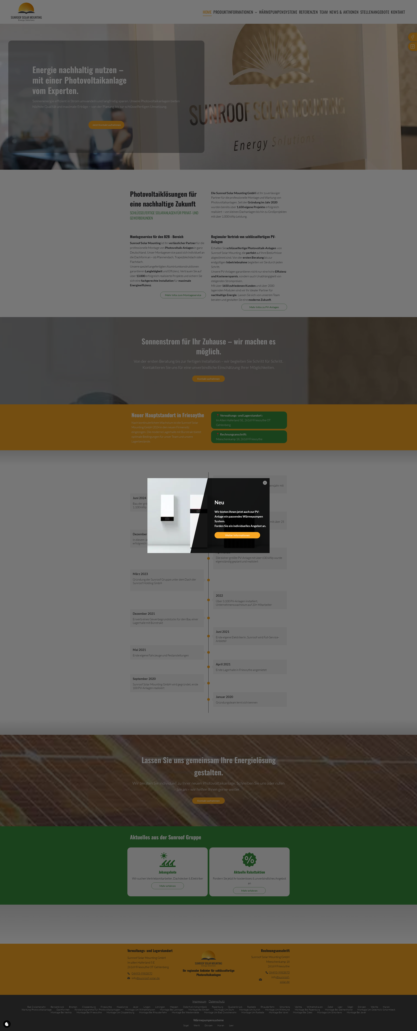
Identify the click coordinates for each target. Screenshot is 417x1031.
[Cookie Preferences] (7, 1024)
